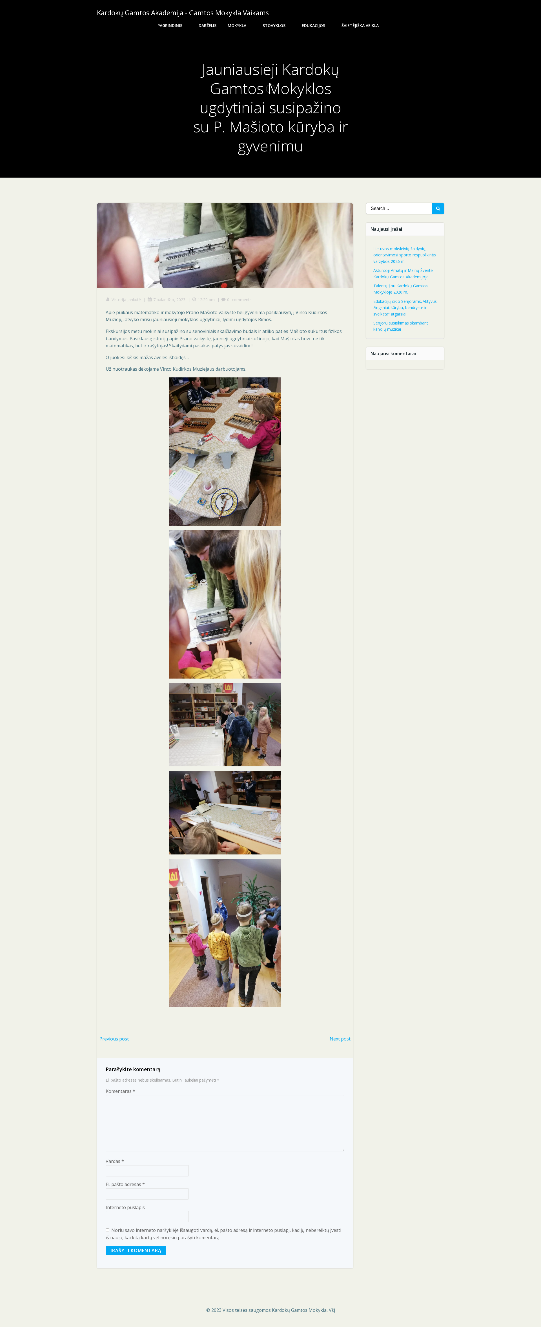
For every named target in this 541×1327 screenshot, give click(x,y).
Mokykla (237, 25)
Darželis (207, 25)
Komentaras (120, 1091)
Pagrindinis (170, 25)
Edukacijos (313, 25)
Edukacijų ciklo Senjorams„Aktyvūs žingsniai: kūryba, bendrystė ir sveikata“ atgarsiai (405, 308)
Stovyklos (274, 25)
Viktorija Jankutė (126, 299)
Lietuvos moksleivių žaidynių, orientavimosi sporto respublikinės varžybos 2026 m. (404, 255)
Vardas (115, 1161)
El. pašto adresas (125, 1184)
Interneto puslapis (125, 1207)
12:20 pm (206, 299)
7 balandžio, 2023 (169, 299)
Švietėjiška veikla (360, 25)
